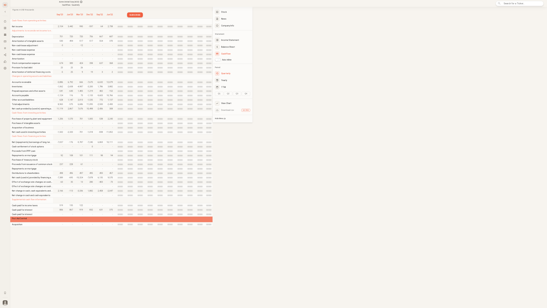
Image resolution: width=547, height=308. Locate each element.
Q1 (219, 94)
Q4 (246, 94)
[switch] (216, 59)
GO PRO (246, 110)
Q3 (237, 94)
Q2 (228, 94)
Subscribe (135, 15)
